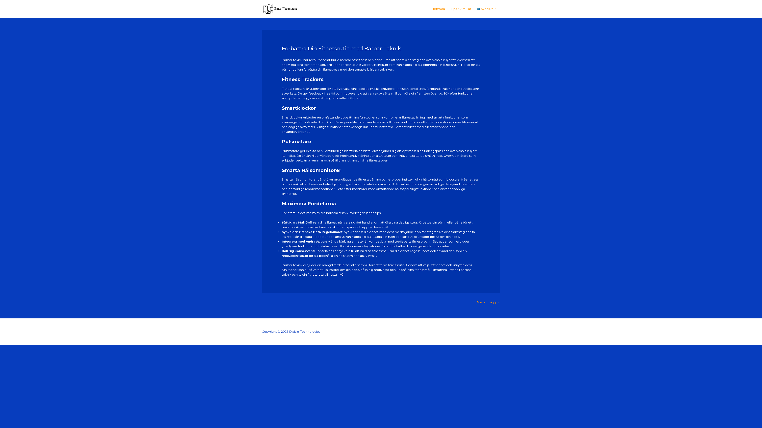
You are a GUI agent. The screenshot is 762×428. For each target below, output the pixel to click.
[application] (495, 9)
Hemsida (438, 9)
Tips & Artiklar (461, 9)
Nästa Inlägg (488, 302)
